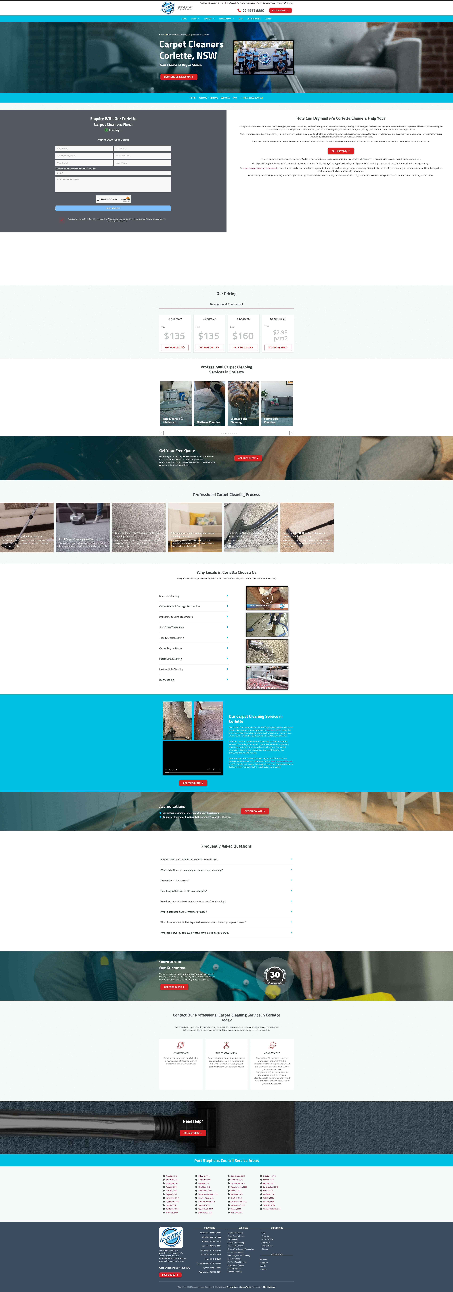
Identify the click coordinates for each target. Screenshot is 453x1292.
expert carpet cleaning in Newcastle (260, 168)
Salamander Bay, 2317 (239, 1201)
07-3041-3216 (215, 1241)
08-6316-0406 (215, 1259)
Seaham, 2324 (171, 1205)
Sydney (206, 1267)
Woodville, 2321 (236, 1212)
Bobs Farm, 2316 (269, 1176)
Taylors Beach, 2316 (205, 1209)
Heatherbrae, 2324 (205, 1190)
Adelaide (205, 1237)
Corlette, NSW (274, 730)
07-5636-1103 (215, 1250)
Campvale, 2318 (236, 1179)
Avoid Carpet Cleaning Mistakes (76, 539)
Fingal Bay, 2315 (204, 1187)
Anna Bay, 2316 (171, 1176)
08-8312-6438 (215, 1237)
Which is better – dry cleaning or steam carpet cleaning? (191, 870)
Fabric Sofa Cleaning (170, 659)
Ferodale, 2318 (171, 1187)
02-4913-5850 (215, 1254)
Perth (206, 1259)
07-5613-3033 (215, 1263)
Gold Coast (205, 1250)
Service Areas (225, 18)
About (194, 18)
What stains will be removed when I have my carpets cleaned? (194, 933)
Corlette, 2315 (268, 1179)
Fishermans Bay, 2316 (239, 1187)
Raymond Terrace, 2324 (206, 1201)
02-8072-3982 (215, 1267)
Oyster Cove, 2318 (172, 1201)
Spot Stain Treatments (171, 627)
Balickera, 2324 (203, 1176)
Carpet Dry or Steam (170, 648)
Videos (268, 18)
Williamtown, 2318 (205, 1212)
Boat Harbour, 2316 (238, 1176)
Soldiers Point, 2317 (238, 1205)
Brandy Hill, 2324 (172, 1179)
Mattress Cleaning (169, 596)
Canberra (205, 1245)
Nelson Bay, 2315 (172, 1198)
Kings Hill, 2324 (171, 1194)
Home (184, 18)
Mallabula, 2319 (237, 1194)
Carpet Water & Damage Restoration (179, 606)
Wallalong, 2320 (172, 1212)
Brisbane (205, 1241)
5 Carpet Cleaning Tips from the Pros (23, 536)
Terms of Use (232, 1287)
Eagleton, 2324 (203, 1183)
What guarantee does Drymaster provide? (183, 912)
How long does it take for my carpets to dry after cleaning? (193, 901)
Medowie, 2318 (268, 1194)
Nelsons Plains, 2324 (206, 1198)
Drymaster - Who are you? (175, 880)
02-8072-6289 (215, 1272)
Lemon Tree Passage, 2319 (207, 1194)
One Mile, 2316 (236, 1198)
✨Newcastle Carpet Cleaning (176, 35)
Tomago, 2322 (236, 1209)
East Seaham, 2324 (238, 1183)
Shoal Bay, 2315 (204, 1205)
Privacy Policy (245, 1287)
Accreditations (254, 18)
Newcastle (204, 1254)
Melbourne (204, 1232)
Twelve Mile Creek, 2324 (272, 1209)
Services (208, 18)
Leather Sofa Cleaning (171, 669)
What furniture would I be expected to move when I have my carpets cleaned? (203, 922)
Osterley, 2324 (268, 1198)
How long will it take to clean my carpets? (183, 891)
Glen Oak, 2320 (171, 1190)
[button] (263, 57)
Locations (209, 1228)
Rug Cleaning (166, 680)
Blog (241, 18)
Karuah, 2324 (268, 1190)
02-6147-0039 (215, 1245)
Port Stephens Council (281, 761)
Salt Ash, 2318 (268, 1201)
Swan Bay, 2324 (269, 1205)
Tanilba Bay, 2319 (172, 1209)
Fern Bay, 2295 (268, 1183)
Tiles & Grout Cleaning (171, 638)
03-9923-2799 (215, 1232)
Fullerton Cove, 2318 (270, 1187)
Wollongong (204, 1272)
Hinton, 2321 (235, 1190)
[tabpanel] (176, 403)
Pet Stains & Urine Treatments (176, 617)
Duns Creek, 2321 (172, 1183)
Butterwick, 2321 (204, 1179)
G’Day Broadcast (269, 1287)
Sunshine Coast (203, 1263)
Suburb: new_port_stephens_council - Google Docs (189, 859)
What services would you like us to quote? (75, 169)
